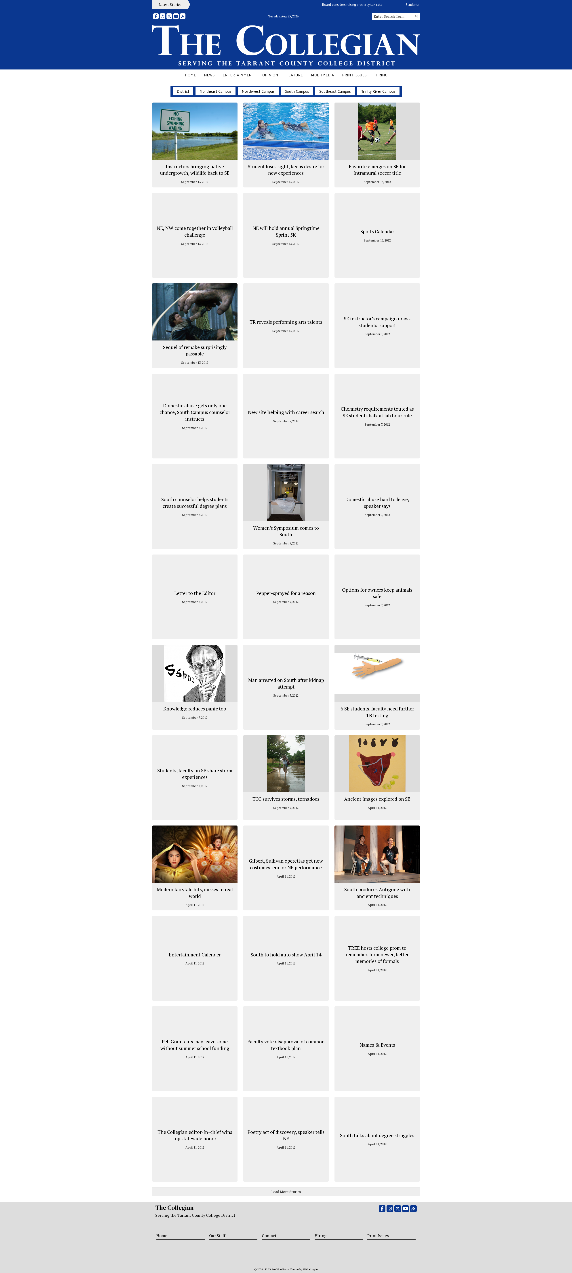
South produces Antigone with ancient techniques (377, 892)
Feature (294, 75)
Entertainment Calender (195, 954)
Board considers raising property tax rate (327, 4)
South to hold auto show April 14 (286, 954)
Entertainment (238, 75)
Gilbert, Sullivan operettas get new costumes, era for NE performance (286, 864)
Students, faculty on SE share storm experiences (194, 773)
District (183, 91)
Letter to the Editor (194, 593)
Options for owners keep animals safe (377, 593)
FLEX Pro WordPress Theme (282, 1269)
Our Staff (217, 1235)
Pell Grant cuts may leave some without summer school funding (194, 1044)
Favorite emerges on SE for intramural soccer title (377, 169)
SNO (305, 1269)
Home (190, 75)
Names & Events (377, 1045)
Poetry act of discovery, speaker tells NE (286, 1135)
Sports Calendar (377, 231)
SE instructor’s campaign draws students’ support (377, 321)
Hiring (380, 75)
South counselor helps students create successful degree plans (194, 502)
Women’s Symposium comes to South (286, 531)
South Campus (297, 91)
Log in (314, 1269)
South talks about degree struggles (377, 1135)
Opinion (270, 75)
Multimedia (322, 75)
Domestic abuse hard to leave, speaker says (377, 502)
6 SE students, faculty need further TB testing (377, 711)
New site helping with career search (286, 412)
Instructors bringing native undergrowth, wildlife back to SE (194, 169)
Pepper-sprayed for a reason (286, 593)
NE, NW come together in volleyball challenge (195, 231)
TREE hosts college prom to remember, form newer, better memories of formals (377, 954)
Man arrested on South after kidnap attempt (286, 683)
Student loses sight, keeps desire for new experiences (286, 169)
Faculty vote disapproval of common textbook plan (286, 1044)
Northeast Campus (215, 91)
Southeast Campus (335, 91)
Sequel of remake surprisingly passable (195, 350)
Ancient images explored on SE (377, 799)
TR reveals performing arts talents (286, 322)
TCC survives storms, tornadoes (285, 799)
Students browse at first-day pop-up (407, 4)
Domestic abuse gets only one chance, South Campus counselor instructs (195, 412)
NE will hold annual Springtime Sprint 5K (286, 231)
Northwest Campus (258, 91)
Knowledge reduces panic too (194, 708)
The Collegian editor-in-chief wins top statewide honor (195, 1135)
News (209, 75)
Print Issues (354, 75)
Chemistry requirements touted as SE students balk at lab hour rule (377, 412)
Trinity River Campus (378, 91)
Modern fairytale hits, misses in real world (195, 892)
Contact (269, 1235)
